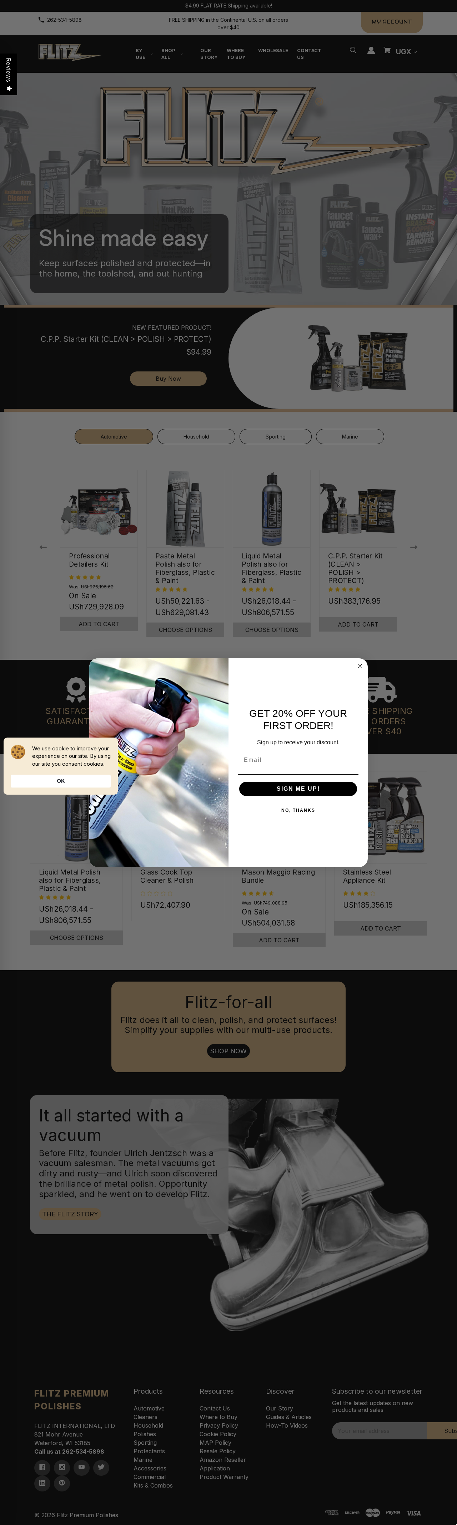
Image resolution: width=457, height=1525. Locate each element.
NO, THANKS (298, 810)
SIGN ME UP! (298, 789)
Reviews (8, 70)
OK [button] (61, 780)
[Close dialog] (360, 666)
